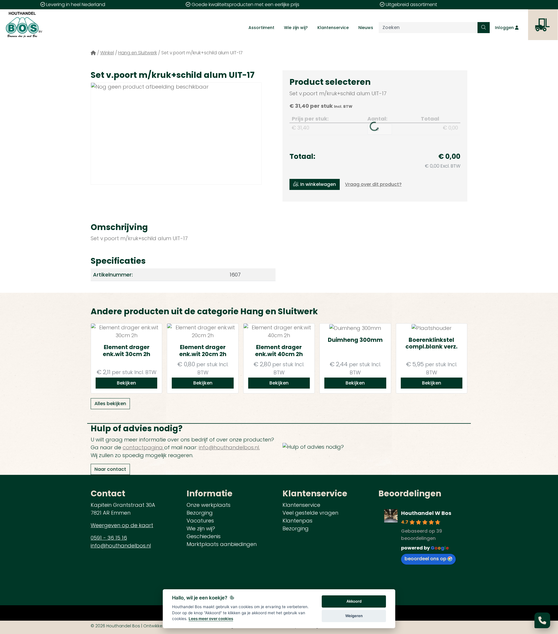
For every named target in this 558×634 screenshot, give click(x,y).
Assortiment (261, 27)
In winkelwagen (317, 184)
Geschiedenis (204, 536)
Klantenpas (297, 520)
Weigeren (354, 615)
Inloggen (505, 27)
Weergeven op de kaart (122, 525)
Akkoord (354, 601)
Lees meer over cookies (211, 618)
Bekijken (126, 383)
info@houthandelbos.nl (121, 545)
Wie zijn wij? (296, 27)
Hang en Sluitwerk (137, 52)
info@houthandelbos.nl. (229, 447)
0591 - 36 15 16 (109, 537)
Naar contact (110, 469)
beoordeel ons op (425, 558)
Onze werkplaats (208, 505)
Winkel (107, 52)
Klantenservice (333, 27)
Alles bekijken (110, 403)
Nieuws (365, 27)
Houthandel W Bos (426, 513)
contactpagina (143, 447)
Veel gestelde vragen (310, 512)
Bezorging (200, 512)
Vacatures (200, 520)
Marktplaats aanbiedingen (222, 544)
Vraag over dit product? (373, 184)
